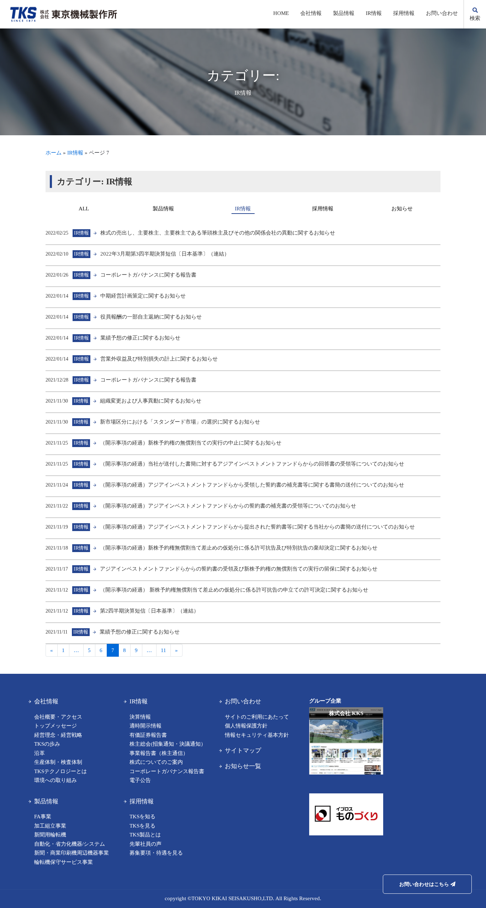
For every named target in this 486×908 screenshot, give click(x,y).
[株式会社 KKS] (346, 778)
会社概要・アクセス (58, 717)
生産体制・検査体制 (58, 762)
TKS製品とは (145, 835)
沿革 (39, 753)
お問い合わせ (442, 13)
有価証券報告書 (148, 735)
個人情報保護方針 (246, 726)
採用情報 (403, 13)
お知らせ (402, 208)
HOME (281, 13)
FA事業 (42, 816)
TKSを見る (142, 826)
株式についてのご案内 (156, 762)
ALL (84, 208)
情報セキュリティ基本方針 (257, 735)
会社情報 (311, 13)
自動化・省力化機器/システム (69, 844)
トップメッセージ (55, 726)
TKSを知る (142, 816)
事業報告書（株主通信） (159, 753)
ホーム (54, 153)
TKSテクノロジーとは (60, 771)
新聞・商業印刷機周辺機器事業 (71, 853)
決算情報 (140, 717)
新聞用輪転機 (50, 835)
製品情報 (343, 13)
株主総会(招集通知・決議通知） (168, 744)
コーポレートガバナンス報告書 (167, 771)
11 (163, 650)
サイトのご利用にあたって (257, 717)
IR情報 (374, 13)
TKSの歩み (47, 744)
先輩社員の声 (146, 844)
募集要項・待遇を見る (156, 853)
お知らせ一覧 (243, 766)
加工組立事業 (50, 826)
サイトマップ (243, 750)
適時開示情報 (146, 726)
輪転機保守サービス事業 (63, 862)
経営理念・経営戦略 (58, 735)
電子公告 (140, 780)
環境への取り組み (55, 780)
